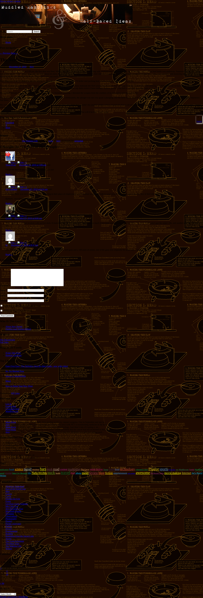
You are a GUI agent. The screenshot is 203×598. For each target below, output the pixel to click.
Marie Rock (11, 422)
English (191, 470)
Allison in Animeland (15, 486)
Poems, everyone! (13, 524)
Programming (11, 531)
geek (50, 469)
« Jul (2, 583)
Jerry (32, 67)
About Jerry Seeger (14, 326)
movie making (172, 473)
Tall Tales (4, 342)
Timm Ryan (11, 165)
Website (3, 300)
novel (28, 469)
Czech (111, 469)
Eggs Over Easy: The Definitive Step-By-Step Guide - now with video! (37, 366)
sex (177, 470)
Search (3, 31)
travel (65, 472)
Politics (9, 526)
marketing (74, 469)
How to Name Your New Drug (19, 386)
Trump (105, 470)
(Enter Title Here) (13, 353)
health (58, 473)
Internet (186, 473)
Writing (9, 548)
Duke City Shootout (19, 473)
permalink (78, 141)
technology (127, 469)
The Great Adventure (15, 541)
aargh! (2, 473)
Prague (153, 469)
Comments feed (12, 409)
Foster (8, 501)
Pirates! (9, 521)
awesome (143, 472)
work (50, 141)
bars (43, 469)
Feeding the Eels (13, 499)
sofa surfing (131, 473)
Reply (9, 174)
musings (35, 469)
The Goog (85, 469)
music (85, 473)
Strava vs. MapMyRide (16, 376)
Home (8, 42)
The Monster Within (157, 473)
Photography (11, 519)
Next (14, 53)
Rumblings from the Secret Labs (20, 536)
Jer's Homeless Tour (14, 509)
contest (63, 469)
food (117, 469)
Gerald (8, 218)
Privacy (9, 529)
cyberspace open (141, 470)
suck (51, 472)
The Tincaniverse (7, 340)
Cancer (9, 494)
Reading (9, 533)
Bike (8, 491)
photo (78, 473)
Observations (11, 516)
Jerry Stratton (11, 189)
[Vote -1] (12, 162)
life (29, 473)
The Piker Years (12, 543)
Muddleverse (184, 470)
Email (3, 295)
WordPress (199, 470)
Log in (8, 404)
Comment (5, 285)
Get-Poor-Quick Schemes (17, 504)
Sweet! (199, 121)
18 (7, 574)
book (11, 469)
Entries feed (11, 406)
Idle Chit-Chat (12, 506)
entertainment (120, 473)
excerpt (8, 473)
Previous (5, 53)
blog (102, 473)
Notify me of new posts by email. (17, 311)
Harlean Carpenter (14, 355)
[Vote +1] (22, 162)
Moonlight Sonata (13, 511)
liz (7, 245)
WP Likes (15, 393)
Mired (8, 381)
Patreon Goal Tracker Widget (18, 329)
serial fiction (96, 469)
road (56, 469)
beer (73, 473)
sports (164, 469)
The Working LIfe (30, 141)
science (19, 469)
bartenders (172, 469)
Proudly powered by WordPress (14, 597)
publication (4, 470)
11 (7, 571)
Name (3, 290)
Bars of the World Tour (16, 489)
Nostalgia (10, 514)
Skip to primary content (10, 1)
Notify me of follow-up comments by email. (22, 306)
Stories (8, 538)
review (93, 473)
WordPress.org (12, 411)
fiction (109, 473)
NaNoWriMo (39, 473)
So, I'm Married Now (15, 371)
